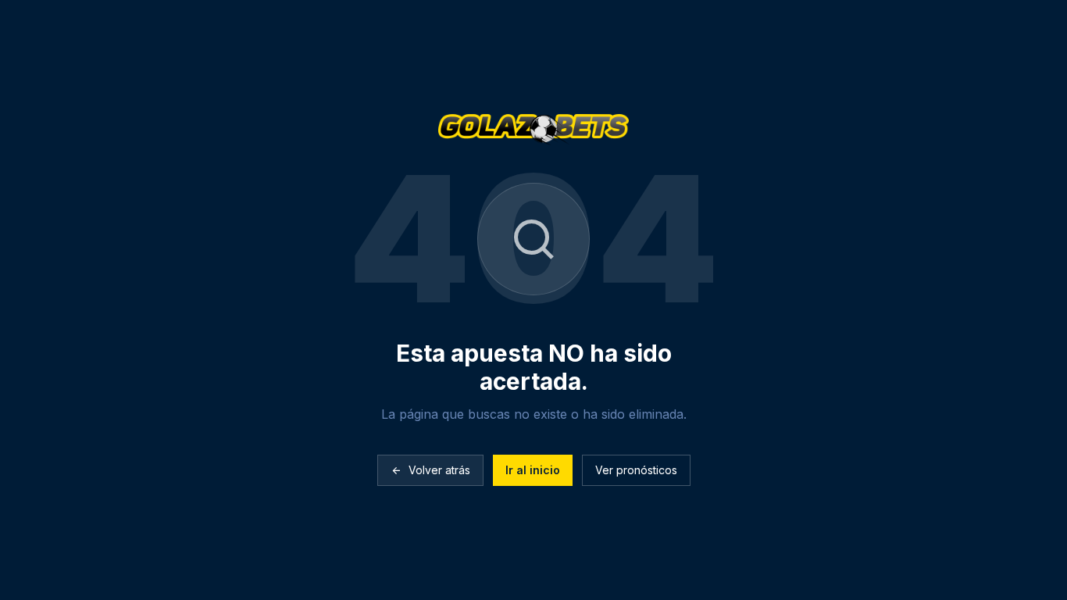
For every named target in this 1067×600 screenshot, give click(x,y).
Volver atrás (439, 470)
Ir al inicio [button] (532, 470)
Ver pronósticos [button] (636, 470)
